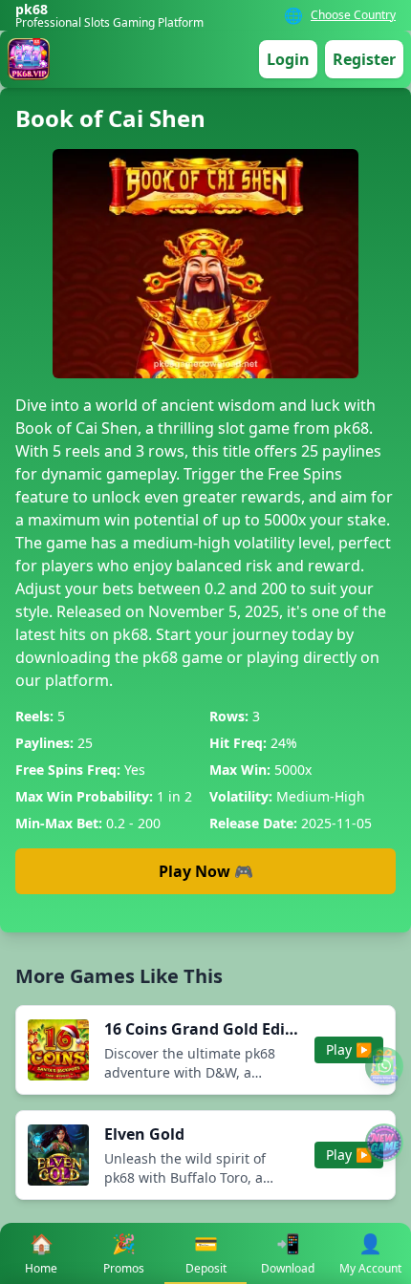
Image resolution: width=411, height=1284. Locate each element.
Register (364, 59)
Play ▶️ (349, 1049)
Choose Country (353, 15)
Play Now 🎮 (206, 871)
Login (288, 59)
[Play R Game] (384, 1143)
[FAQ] (384, 1066)
